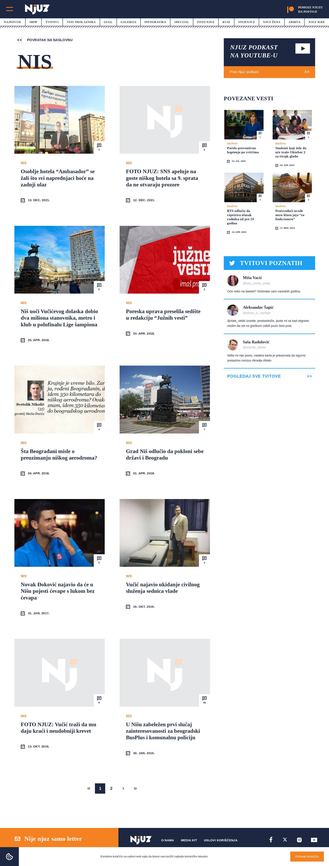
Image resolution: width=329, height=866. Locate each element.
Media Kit (189, 840)
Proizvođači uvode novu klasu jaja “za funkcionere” (289, 215)
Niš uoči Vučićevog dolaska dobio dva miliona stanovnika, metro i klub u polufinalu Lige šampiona (59, 318)
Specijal (181, 22)
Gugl (108, 22)
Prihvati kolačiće (307, 856)
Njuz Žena (272, 22)
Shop (33, 22)
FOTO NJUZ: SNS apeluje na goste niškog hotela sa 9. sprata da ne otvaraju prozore (162, 178)
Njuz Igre (317, 22)
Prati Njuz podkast (244, 72)
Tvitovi (52, 22)
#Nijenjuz (246, 22)
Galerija (128, 22)
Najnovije (12, 22)
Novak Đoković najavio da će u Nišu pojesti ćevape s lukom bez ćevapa (58, 591)
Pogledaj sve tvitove (254, 376)
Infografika (155, 22)
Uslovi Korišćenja (220, 840)
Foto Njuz (206, 22)
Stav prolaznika (81, 22)
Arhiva (295, 22)
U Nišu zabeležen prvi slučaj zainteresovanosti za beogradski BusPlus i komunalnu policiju (163, 731)
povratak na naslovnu (49, 40)
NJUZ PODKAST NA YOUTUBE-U (254, 51)
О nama (167, 840)
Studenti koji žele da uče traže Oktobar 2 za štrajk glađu (290, 152)
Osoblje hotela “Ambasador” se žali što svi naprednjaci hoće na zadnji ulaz (58, 178)
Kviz (226, 22)
